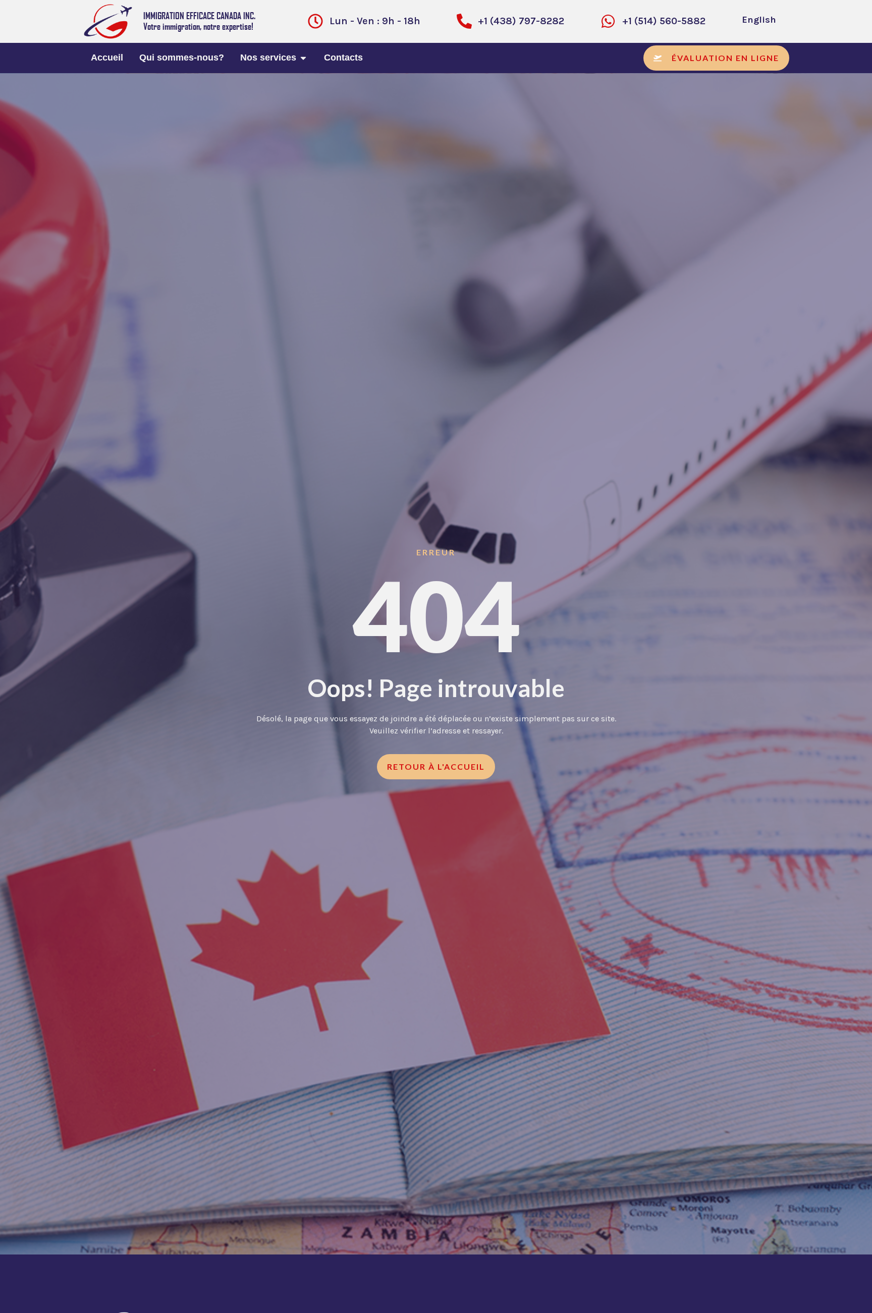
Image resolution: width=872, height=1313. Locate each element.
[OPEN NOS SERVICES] (303, 58)
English (759, 19)
